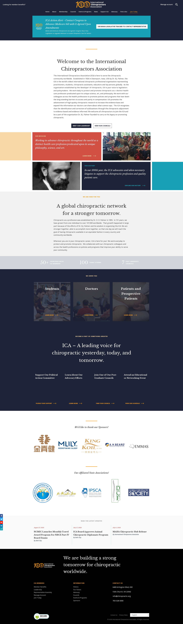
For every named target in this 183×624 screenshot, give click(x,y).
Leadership (38, 590)
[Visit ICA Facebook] (1, 515)
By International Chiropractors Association (126, 534)
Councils (73, 12)
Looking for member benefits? (14, 5)
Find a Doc (123, 12)
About (54, 12)
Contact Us (113, 615)
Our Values (77, 590)
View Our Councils (102, 126)
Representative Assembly (43, 592)
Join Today (133, 12)
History (75, 587)
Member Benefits (40, 587)
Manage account (167, 4)
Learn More (87, 156)
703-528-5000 (118, 601)
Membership (63, 12)
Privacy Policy (123, 615)
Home (47, 12)
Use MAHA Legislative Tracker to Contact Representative (122, 26)
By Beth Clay (38, 540)
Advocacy (114, 12)
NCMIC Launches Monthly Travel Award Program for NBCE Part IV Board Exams (51, 535)
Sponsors (76, 600)
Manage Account (40, 595)
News (96, 12)
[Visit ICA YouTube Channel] (1, 522)
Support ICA (104, 12)
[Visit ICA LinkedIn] (1, 525)
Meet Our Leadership (81, 126)
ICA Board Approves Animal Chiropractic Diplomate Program (90, 533)
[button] (1, 528)
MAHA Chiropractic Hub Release (130, 532)
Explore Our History (133, 185)
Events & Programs (85, 12)
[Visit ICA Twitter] (1, 519)
